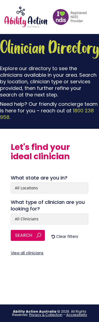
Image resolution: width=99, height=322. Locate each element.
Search (23, 235)
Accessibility (76, 314)
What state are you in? (39, 178)
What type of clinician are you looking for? (48, 205)
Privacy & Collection (45, 314)
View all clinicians (27, 253)
